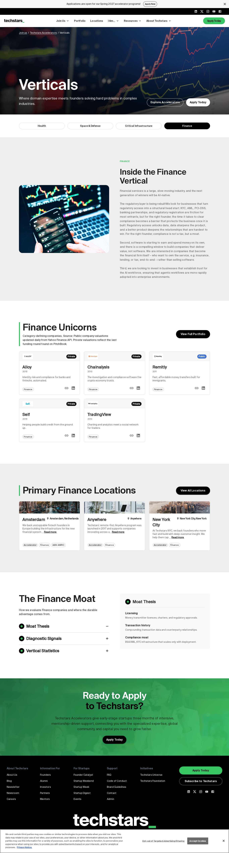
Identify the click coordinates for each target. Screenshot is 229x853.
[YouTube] (214, 11)
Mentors (45, 799)
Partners (45, 793)
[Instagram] (208, 11)
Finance (187, 125)
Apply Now (150, 4)
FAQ (109, 774)
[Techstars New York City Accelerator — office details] (179, 525)
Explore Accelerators (165, 102)
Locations (96, 21)
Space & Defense (90, 125)
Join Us (60, 21)
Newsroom (13, 793)
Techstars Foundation (152, 780)
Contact (111, 793)
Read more (50, 531)
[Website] (66, 388)
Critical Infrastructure (138, 125)
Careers (11, 799)
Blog (9, 780)
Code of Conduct (117, 780)
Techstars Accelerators (43, 32)
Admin (110, 799)
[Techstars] (14, 20)
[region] (114, 841)
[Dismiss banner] (225, 4)
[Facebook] (220, 11)
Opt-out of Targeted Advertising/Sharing (163, 840)
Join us (23, 32)
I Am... (111, 21)
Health (42, 125)
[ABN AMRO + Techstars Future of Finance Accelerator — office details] (49, 525)
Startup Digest (82, 793)
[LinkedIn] (195, 11)
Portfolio (79, 21)
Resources (131, 21)
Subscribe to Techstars (201, 781)
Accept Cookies (197, 840)
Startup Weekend (84, 780)
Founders (45, 774)
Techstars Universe (151, 774)
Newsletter (13, 786)
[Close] (223, 840)
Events (77, 799)
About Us (12, 774)
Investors (45, 786)
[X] (201, 11)
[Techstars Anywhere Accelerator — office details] (114, 525)
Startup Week (81, 786)
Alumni (44, 780)
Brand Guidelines (116, 786)
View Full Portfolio (193, 334)
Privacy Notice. (24, 847)
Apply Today (214, 20)
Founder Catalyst (83, 774)
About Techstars (156, 21)
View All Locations (193, 490)
